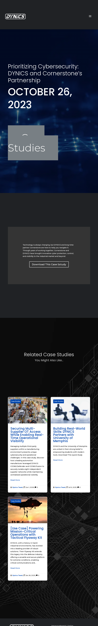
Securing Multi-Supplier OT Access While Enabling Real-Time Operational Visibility (27, 444)
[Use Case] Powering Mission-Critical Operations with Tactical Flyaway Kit (27, 538)
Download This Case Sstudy (49, 264)
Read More (15, 480)
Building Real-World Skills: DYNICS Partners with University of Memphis (70, 444)
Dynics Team (17, 487)
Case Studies (26, 143)
